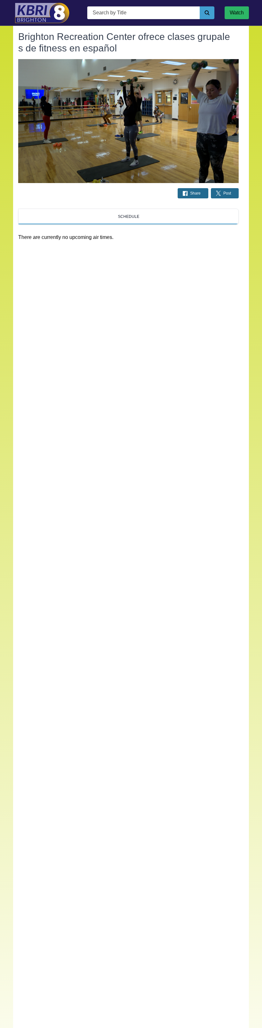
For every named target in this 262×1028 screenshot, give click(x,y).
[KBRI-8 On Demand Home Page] (42, 13)
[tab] (128, 217)
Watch (237, 12)
